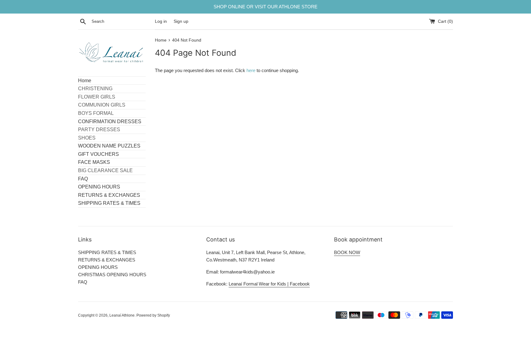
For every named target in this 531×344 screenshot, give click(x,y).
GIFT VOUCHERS (98, 154)
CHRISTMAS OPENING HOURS (112, 274)
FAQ (83, 178)
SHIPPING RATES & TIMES (109, 203)
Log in (161, 21)
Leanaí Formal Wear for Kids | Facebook (269, 283)
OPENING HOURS (99, 186)
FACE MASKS (94, 162)
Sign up (181, 21)
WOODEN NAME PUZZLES (109, 145)
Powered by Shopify (153, 315)
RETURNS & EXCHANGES (109, 195)
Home (84, 80)
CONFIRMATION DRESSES (109, 121)
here (250, 70)
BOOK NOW (347, 252)
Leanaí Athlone (122, 315)
